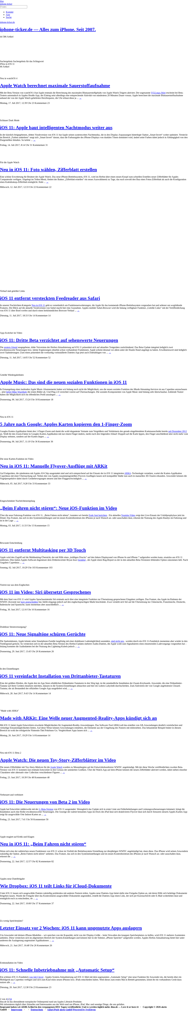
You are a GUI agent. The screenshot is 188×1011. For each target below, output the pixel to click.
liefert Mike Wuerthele (16, 392)
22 (50, 187)
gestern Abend (10, 347)
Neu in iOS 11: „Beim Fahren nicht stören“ (43, 844)
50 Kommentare (37, 819)
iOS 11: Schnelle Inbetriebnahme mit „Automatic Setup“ (57, 970)
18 (52, 399)
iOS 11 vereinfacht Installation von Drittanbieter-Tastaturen (60, 676)
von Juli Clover (36, 977)
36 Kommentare (42, 441)
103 (50, 567)
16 (48, 609)
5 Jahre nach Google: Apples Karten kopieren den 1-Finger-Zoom (66, 424)
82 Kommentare (43, 861)
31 (46, 145)
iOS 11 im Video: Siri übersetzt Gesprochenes (45, 592)
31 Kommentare (37, 145)
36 (52, 441)
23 (48, 103)
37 (52, 903)
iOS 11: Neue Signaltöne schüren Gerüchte (42, 634)
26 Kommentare (43, 651)
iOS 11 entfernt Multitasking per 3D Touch (43, 550)
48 (48, 777)
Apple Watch (56, 767)
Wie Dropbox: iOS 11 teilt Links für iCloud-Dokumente (56, 886)
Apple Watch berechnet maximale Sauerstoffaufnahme (55, 85)
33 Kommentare (39, 483)
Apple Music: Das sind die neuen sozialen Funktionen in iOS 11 (63, 382)
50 (47, 819)
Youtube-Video (128, 515)
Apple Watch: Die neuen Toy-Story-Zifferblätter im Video (58, 760)
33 (49, 483)
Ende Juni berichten (98, 515)
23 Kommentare (39, 103)
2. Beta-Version (46, 809)
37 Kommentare (43, 903)
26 (52, 651)
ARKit (127, 473)
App (8, 14)
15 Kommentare (39, 525)
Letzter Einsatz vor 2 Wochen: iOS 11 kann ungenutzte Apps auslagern (71, 928)
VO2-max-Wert (158, 92)
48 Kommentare (39, 777)
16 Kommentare (39, 609)
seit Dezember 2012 (177, 431)
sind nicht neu (117, 641)
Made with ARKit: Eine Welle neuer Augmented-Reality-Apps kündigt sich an (78, 718)
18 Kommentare (42, 399)
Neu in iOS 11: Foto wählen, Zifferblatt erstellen (48, 169)
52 (49, 357)
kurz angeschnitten (29, 602)
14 (49, 315)
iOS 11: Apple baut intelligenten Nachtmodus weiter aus (56, 127)
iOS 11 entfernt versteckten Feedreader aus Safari (50, 298)
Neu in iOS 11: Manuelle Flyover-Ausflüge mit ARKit (53, 466)
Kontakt (9, 12)
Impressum (16, 1009)
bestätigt (82, 560)
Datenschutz (37, 1009)
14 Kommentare (40, 315)
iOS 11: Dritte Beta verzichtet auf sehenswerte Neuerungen (59, 340)
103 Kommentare (40, 567)
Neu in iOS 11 (38, 305)
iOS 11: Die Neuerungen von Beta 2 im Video (45, 802)
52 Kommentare (40, 357)
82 (52, 861)
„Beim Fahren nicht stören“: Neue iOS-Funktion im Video (58, 508)
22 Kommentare (40, 187)
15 (48, 525)
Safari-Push (53, 1009)
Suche (9, 17)
